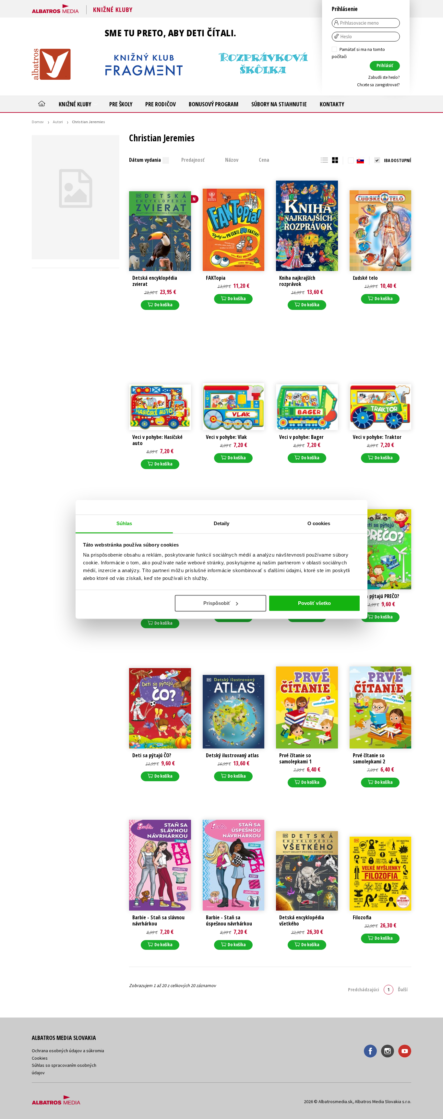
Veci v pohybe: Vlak (226, 437)
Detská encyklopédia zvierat (154, 281)
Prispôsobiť (216, 603)
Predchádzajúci (363, 989)
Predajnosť (193, 159)
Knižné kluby (75, 104)
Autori (58, 121)
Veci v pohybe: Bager (301, 437)
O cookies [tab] (318, 523)
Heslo (346, 36)
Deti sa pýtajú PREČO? (376, 596)
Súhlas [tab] (124, 523)
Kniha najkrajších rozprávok (297, 281)
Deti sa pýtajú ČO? (151, 755)
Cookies (40, 1058)
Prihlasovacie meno (359, 23)
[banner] (55, 7)
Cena (264, 159)
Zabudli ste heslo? (384, 77)
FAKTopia (215, 278)
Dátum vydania (145, 159)
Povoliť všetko (314, 603)
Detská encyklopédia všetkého (301, 920)
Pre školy (120, 104)
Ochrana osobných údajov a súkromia (68, 1051)
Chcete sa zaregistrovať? (378, 85)
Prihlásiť (385, 65)
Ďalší (403, 989)
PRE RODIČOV (160, 104)
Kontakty (332, 104)
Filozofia (362, 917)
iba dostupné (397, 160)
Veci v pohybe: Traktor (377, 437)
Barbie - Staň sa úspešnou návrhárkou (229, 920)
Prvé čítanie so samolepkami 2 (369, 758)
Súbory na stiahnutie (279, 104)
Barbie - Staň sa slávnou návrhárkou (158, 920)
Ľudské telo (365, 278)
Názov (231, 159)
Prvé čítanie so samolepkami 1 (295, 758)
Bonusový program (213, 104)
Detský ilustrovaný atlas (232, 755)
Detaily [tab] (222, 523)
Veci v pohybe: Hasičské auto (157, 440)
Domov (38, 121)
